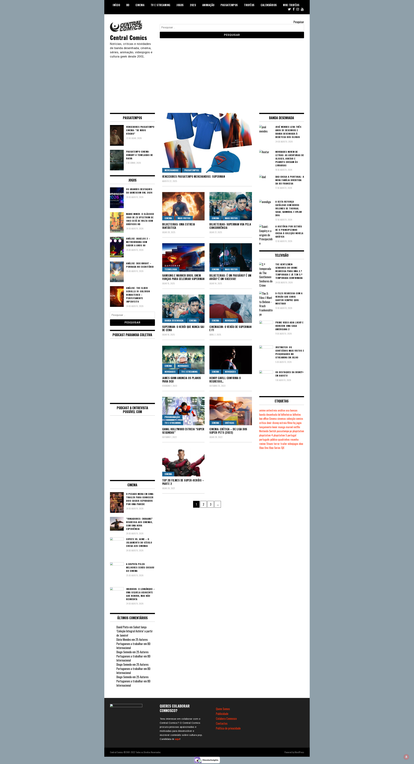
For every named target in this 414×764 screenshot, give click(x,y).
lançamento (265, 427)
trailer (283, 444)
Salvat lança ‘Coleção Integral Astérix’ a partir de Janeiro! (134, 631)
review (262, 444)
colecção (291, 419)
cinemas (281, 419)
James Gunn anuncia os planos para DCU (181, 379)
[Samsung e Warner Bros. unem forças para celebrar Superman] (183, 257)
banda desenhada (268, 414)
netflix (297, 427)
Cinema (140, 5)
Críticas (229, 422)
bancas (293, 410)
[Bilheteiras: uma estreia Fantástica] (183, 206)
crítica (262, 423)
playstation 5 (280, 435)
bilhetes (297, 414)
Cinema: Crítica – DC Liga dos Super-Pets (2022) (228, 430)
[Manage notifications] (406, 756)
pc (291, 431)
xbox (301, 444)
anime (262, 410)
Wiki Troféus (291, 5)
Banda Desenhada (174, 320)
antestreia (271, 410)
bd (279, 414)
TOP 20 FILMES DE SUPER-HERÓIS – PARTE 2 (183, 482)
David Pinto (122, 627)
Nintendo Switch (267, 431)
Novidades (230, 320)
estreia (283, 423)
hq (294, 423)
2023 (193, 5)
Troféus (249, 5)
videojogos (293, 444)
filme (289, 423)
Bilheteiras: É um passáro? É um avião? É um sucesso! (230, 277)
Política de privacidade (228, 728)
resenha (294, 439)
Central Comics (128, 37)
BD (127, 5)
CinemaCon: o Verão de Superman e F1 (230, 328)
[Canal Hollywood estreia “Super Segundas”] (183, 411)
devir (269, 423)
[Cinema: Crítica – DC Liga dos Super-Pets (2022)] (230, 411)
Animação (208, 5)
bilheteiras (286, 414)
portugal (292, 435)
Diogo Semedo (124, 652)
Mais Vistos (184, 218)
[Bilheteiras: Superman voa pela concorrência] (230, 206)
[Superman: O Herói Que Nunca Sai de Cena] (183, 309)
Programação (172, 417)
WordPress (299, 752)
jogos (299, 423)
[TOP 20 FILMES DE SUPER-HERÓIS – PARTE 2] (183, 462)
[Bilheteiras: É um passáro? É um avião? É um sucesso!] (230, 257)
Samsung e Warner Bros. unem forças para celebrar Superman (183, 277)
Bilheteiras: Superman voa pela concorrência (230, 226)
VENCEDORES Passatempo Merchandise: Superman (193, 176)
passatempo (283, 431)
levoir (275, 427)
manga (281, 427)
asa (287, 410)
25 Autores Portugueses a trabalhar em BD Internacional (133, 643)
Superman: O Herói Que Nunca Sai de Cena (183, 328)
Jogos (180, 5)
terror (277, 444)
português (264, 439)
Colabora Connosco (226, 718)
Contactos (221, 723)
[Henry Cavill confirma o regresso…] (230, 360)
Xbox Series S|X (276, 448)
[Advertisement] (207, 83)
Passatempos (229, 5)
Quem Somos (223, 709)
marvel (289, 427)
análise (281, 410)
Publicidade (222, 714)
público (273, 439)
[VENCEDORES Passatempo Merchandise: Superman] (207, 143)
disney (275, 423)
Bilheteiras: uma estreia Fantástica (178, 226)
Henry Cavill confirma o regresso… (225, 379)
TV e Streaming (160, 5)
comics (299, 419)
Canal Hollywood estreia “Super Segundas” (183, 430)
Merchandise (172, 170)
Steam (269, 444)
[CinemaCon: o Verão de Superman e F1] (230, 309)
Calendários (269, 5)
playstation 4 (266, 435)
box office (263, 419)
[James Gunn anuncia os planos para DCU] (183, 360)
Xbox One (263, 448)
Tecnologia (171, 269)
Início (116, 5)
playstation (298, 431)
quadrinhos (284, 439)
